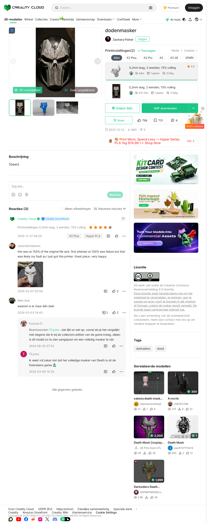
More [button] (135, 19)
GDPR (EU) (45, 509)
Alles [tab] (117, 57)
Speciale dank (122, 509)
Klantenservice (82, 512)
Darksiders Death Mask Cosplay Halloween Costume (148, 487)
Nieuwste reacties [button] (110, 208)
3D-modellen (13, 19)
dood (160, 348)
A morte (173, 398)
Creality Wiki (60, 512)
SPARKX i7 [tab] (192, 57)
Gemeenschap (85, 19)
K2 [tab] (161, 57)
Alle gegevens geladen (67, 389)
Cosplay (189, 50)
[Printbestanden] (184, 19)
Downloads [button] (104, 19)
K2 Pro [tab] (148, 57)
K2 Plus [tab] (131, 57)
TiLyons (54, 329)
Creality (13, 512)
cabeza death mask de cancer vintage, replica (147, 399)
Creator (55, 19)
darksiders (143, 348)
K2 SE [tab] (174, 57)
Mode (175, 50)
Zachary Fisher (123, 39)
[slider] (101, 227)
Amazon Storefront (35, 512)
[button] (199, 19)
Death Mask (176, 442)
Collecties (41, 19)
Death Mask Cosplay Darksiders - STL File (148, 443)
